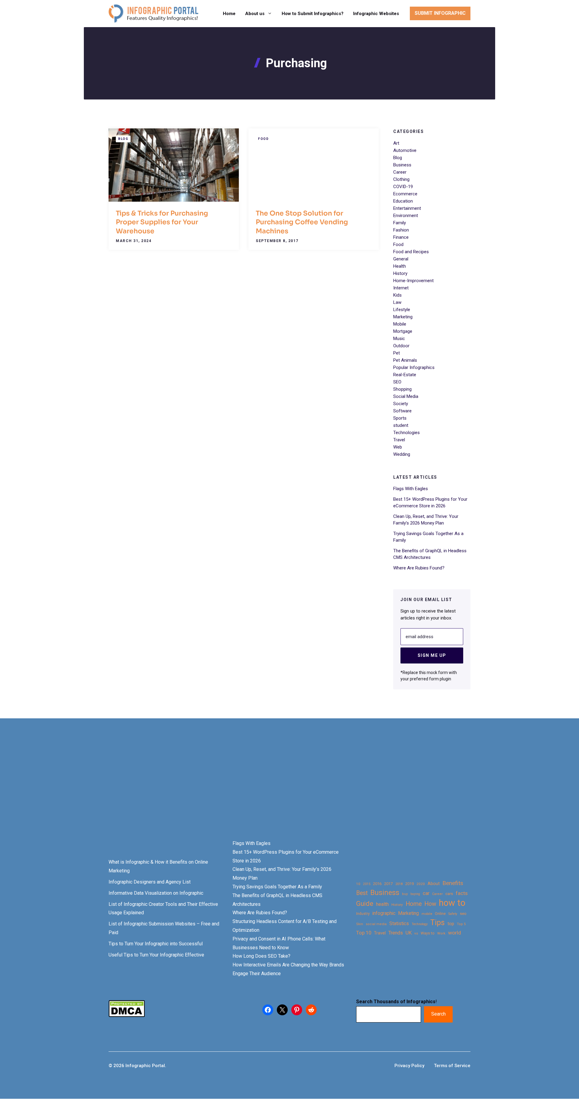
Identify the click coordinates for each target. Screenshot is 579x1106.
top (451, 923)
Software (402, 411)
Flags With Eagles (410, 488)
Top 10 (363, 933)
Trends (395, 933)
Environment (405, 215)
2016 (377, 883)
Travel (399, 440)
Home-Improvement (413, 280)
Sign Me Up (432, 655)
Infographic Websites (376, 13)
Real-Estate (404, 374)
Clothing (401, 179)
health (382, 904)
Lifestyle (401, 309)
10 (358, 884)
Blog (123, 138)
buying (415, 894)
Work (441, 933)
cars (449, 893)
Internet (401, 288)
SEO (397, 382)
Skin (359, 924)
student (400, 425)
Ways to (428, 933)
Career (400, 172)
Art (396, 143)
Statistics (399, 923)
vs (416, 933)
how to (452, 903)
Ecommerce (405, 194)
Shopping (402, 389)
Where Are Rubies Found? (419, 568)
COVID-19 (403, 186)
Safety (452, 914)
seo (463, 913)
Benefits (452, 883)
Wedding (401, 454)
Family (399, 222)
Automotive (404, 150)
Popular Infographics (414, 367)
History (400, 273)
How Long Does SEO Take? (261, 956)
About (434, 883)
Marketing (403, 317)
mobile (427, 914)
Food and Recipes (411, 251)
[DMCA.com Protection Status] (127, 1015)
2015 (366, 884)
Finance (401, 237)
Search (438, 1014)
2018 (399, 884)
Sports (400, 418)
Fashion (401, 230)
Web (397, 447)
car (426, 893)
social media (376, 924)
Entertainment (407, 208)
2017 (388, 883)
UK (409, 933)
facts (462, 893)
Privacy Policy (409, 1065)
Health (399, 266)
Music (399, 338)
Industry (363, 914)
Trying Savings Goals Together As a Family (277, 887)
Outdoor (401, 345)
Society (400, 403)
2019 (409, 883)
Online (440, 913)
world (454, 933)
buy (405, 894)
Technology (420, 924)
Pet (396, 353)
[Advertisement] (191, 789)
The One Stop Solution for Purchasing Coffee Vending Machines (302, 222)
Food (263, 138)
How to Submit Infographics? (312, 13)
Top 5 (461, 924)
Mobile (399, 324)
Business (402, 165)
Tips (437, 923)
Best (362, 893)
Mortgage (402, 331)
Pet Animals (405, 360)
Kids (397, 295)
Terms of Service (452, 1065)
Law (397, 302)
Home (229, 13)
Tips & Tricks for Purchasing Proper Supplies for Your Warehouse (162, 222)
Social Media (405, 396)
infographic (383, 913)
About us (254, 13)
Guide (364, 903)
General (400, 259)
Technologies (406, 432)
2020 (420, 884)
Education (403, 201)
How (430, 903)
